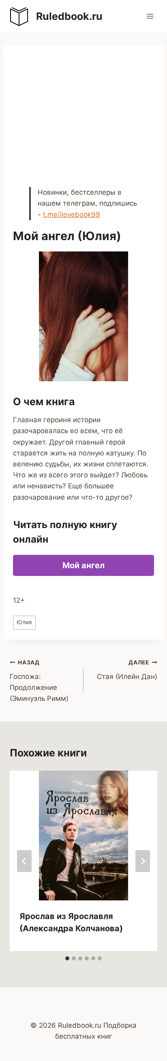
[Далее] (142, 861)
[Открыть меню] (149, 16)
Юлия (24, 622)
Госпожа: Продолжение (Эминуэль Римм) (39, 680)
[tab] (67, 958)
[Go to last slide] (24, 861)
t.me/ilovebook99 (71, 214)
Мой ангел (83, 565)
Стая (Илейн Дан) (127, 670)
